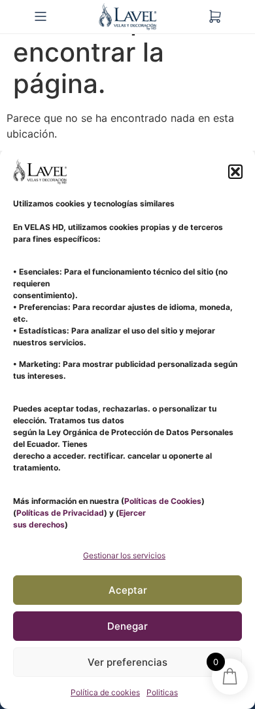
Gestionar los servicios (124, 555)
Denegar (127, 626)
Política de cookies (105, 692)
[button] (235, 171)
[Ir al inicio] (127, 17)
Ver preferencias (127, 662)
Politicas (162, 692)
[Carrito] (215, 16)
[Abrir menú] (40, 16)
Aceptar (128, 590)
